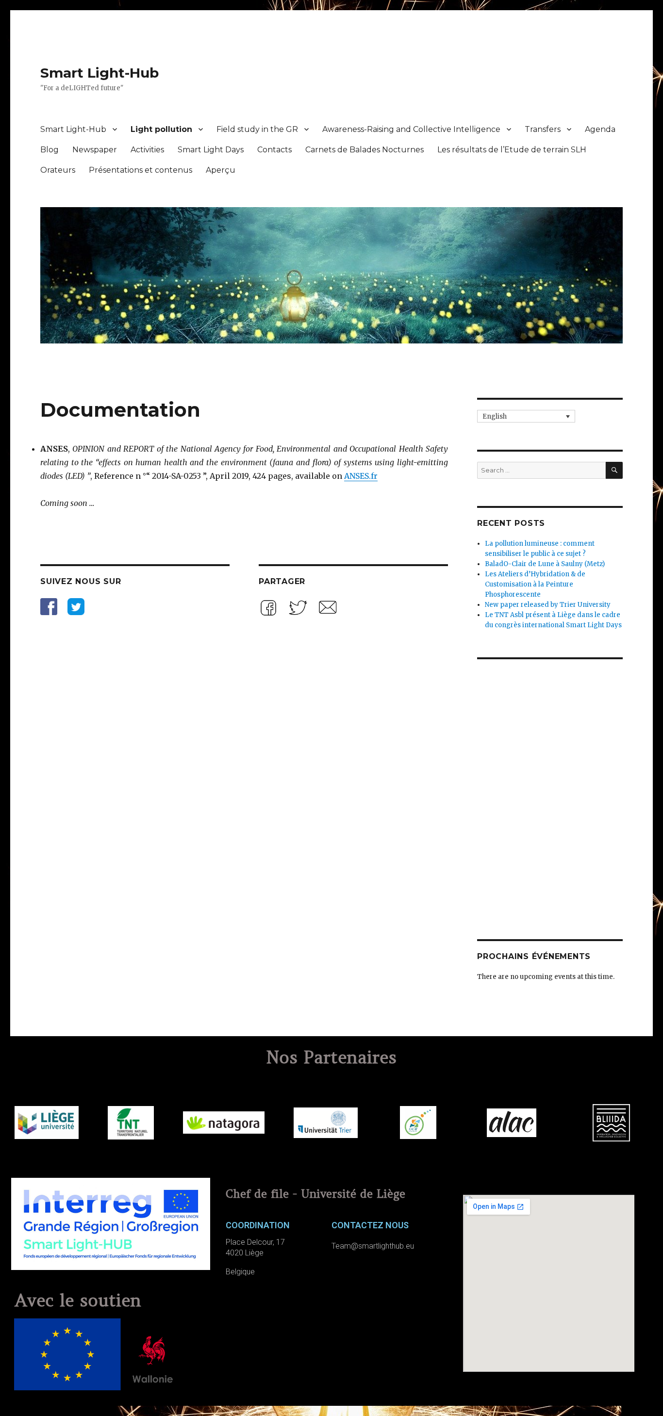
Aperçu (220, 170)
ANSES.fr (361, 476)
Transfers (543, 129)
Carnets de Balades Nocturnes (364, 149)
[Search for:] (541, 470)
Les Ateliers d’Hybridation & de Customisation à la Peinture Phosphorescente (535, 584)
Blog (49, 149)
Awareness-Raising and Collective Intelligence (411, 129)
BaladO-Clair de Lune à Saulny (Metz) (545, 564)
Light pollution (161, 129)
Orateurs (57, 170)
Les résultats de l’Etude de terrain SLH (511, 149)
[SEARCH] (614, 470)
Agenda (600, 129)
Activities (147, 149)
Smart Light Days (211, 149)
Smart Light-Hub (99, 73)
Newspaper (94, 149)
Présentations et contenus (140, 170)
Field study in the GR (257, 129)
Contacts (274, 149)
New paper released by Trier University (548, 605)
